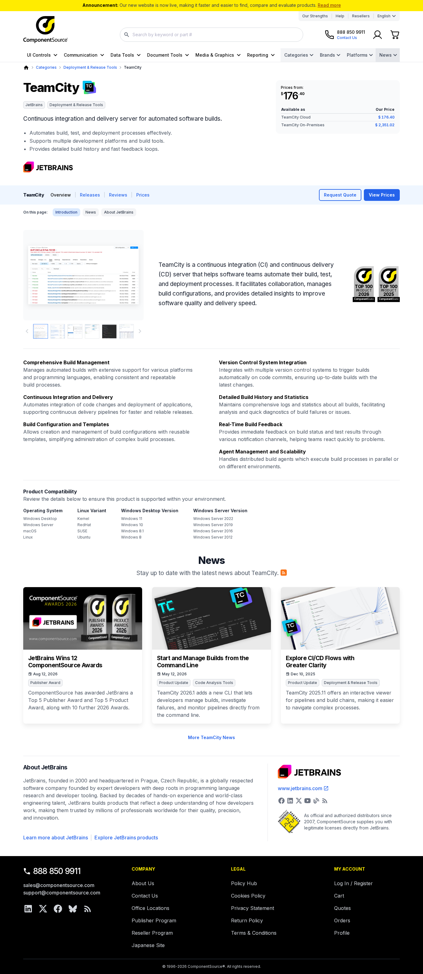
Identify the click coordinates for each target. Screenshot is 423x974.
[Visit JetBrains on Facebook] (281, 800)
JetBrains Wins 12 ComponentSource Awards (65, 662)
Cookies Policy (248, 896)
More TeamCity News (211, 737)
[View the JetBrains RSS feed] (325, 800)
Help (340, 16)
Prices (143, 194)
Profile (342, 933)
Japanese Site (148, 945)
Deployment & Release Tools (90, 67)
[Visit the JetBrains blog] (316, 800)
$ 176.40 (386, 117)
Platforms (357, 55)
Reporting (257, 55)
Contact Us (145, 896)
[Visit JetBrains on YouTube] (307, 800)
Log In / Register (353, 883)
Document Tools (164, 55)
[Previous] (38, 275)
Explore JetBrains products (126, 837)
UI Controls (39, 55)
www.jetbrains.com (300, 788)
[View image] (40, 331)
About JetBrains (118, 212)
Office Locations (150, 908)
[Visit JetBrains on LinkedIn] (290, 800)
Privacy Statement (252, 908)
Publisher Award (45, 682)
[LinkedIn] (28, 909)
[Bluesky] (73, 909)
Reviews (118, 194)
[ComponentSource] (45, 29)
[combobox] (211, 35)
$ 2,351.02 (385, 125)
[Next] (129, 275)
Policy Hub (244, 883)
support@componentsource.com (61, 893)
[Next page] (140, 331)
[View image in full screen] (83, 275)
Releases (90, 194)
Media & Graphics (214, 55)
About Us (143, 883)
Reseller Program (152, 933)
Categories (296, 55)
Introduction (66, 212)
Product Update (173, 682)
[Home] (26, 68)
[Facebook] (58, 909)
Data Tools (122, 55)
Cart (339, 896)
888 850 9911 (57, 871)
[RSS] (88, 909)
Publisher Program (154, 920)
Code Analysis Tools (214, 682)
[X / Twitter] (43, 909)
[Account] (377, 35)
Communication (81, 55)
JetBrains (34, 104)
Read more (329, 5)
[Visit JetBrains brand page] (48, 167)
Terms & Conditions (254, 933)
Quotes (342, 908)
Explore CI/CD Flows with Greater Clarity (320, 662)
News (385, 55)
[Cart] (395, 35)
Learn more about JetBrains (55, 837)
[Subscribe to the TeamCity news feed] (284, 572)
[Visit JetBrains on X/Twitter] (299, 800)
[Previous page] (27, 331)
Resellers (361, 16)
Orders (342, 920)
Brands (327, 55)
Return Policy (247, 920)
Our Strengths (315, 16)
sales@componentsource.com (58, 885)
